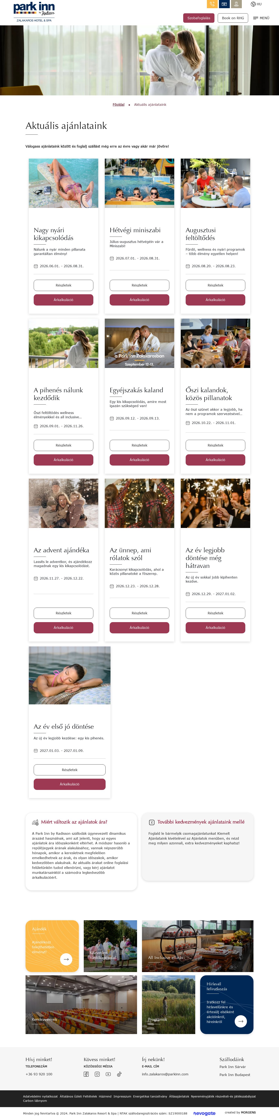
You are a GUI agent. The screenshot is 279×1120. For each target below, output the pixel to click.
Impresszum (122, 1096)
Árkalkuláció (63, 300)
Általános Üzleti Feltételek (78, 1096)
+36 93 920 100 (39, 1074)
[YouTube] (108, 1074)
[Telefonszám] (212, 4)
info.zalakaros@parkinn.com (224, 4)
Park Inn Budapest (235, 1075)
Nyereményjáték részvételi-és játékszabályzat (223, 1096)
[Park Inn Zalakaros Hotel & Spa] (34, 11)
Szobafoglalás (198, 18)
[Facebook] (86, 1074)
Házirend (105, 1096)
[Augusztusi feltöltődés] (215, 183)
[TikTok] (119, 1074)
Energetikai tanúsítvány (150, 1096)
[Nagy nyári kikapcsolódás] (63, 183)
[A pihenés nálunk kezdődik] (63, 343)
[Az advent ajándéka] (63, 503)
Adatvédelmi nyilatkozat (40, 1096)
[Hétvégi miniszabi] (139, 183)
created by (240, 1112)
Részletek (63, 285)
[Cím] (236, 4)
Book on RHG (233, 18)
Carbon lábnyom (35, 1100)
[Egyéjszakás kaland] (139, 343)
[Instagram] (97, 1074)
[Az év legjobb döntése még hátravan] (215, 503)
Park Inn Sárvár (233, 1067)
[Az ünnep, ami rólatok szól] (139, 503)
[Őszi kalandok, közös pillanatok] (215, 343)
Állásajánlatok (179, 1096)
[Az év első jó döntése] (69, 675)
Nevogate (204, 1113)
